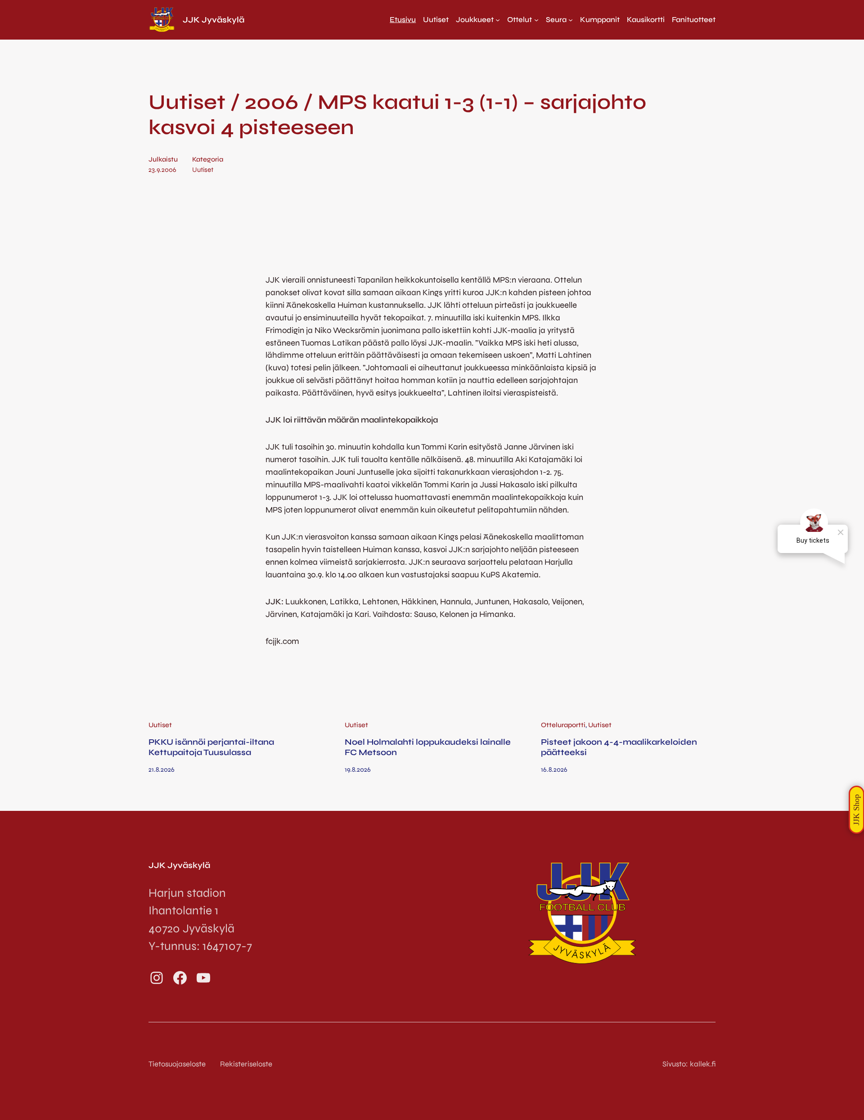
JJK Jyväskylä (213, 20)
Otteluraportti (563, 725)
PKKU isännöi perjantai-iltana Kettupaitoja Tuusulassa (211, 747)
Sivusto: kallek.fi (689, 1064)
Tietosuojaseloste (177, 1064)
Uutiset (202, 170)
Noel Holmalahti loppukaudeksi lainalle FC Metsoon (428, 747)
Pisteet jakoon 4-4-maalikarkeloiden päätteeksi (619, 747)
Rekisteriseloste (246, 1064)
